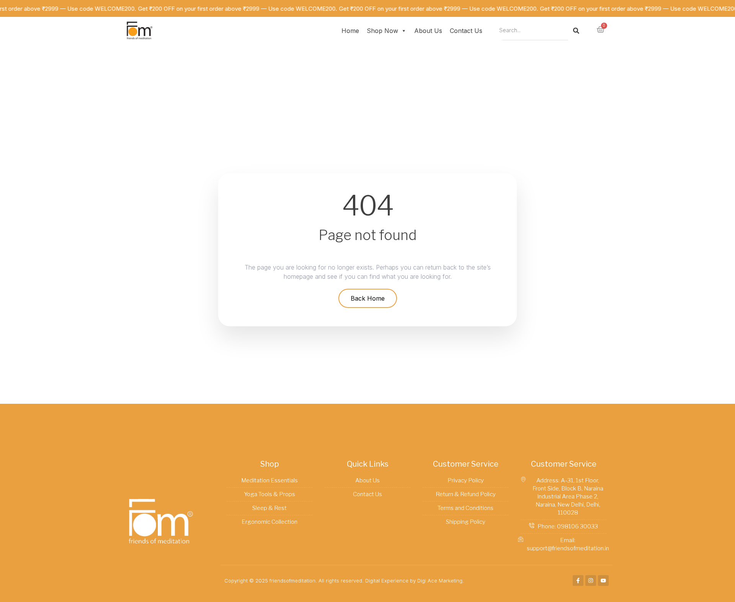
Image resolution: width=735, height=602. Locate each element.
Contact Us (466, 31)
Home (350, 31)
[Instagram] (590, 580)
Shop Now (382, 31)
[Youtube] (603, 580)
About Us (428, 31)
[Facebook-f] (578, 580)
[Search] (576, 30)
